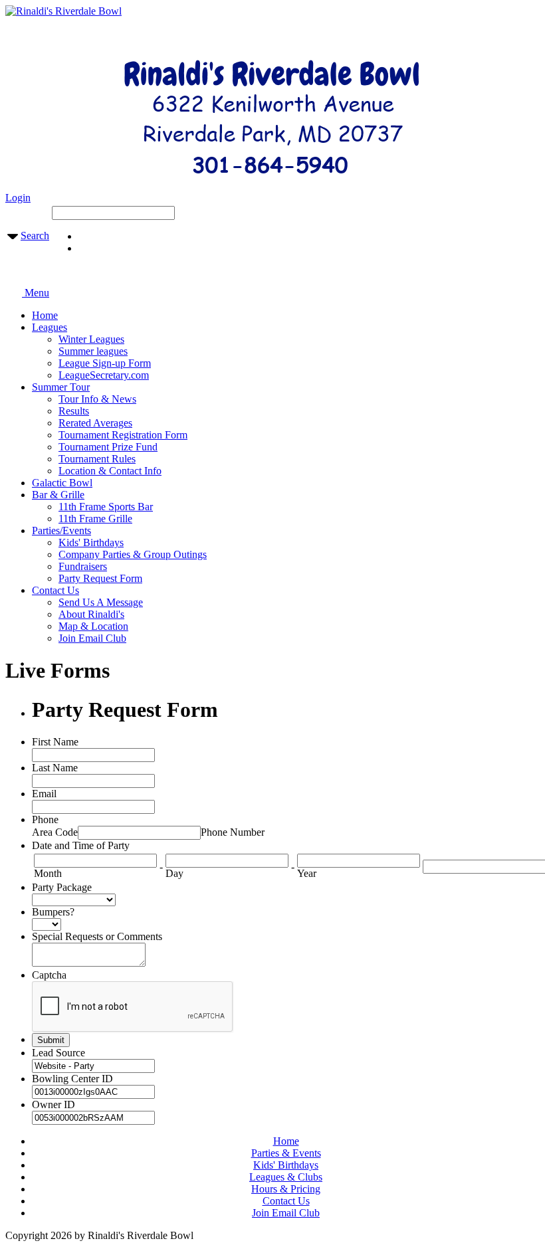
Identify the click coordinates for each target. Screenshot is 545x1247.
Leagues (49, 327)
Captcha (49, 975)
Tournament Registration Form (122, 434)
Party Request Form (100, 578)
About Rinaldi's (91, 614)
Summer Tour (61, 387)
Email (44, 793)
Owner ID (53, 1104)
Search (35, 235)
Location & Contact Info (110, 470)
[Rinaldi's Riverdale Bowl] (63, 11)
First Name (55, 741)
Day (174, 873)
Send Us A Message (100, 602)
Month (48, 873)
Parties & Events (286, 1153)
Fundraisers (82, 566)
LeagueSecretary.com (103, 375)
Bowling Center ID (72, 1078)
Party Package (62, 887)
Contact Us (55, 590)
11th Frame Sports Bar (105, 506)
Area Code (55, 832)
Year (306, 873)
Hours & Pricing (285, 1189)
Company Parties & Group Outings (132, 554)
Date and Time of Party (81, 845)
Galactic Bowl (62, 482)
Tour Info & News (97, 399)
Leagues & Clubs (285, 1177)
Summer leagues (93, 351)
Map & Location (93, 626)
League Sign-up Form (104, 363)
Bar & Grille (58, 494)
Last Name (55, 767)
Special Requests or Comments (97, 936)
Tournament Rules (97, 458)
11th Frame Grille (95, 518)
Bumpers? (53, 911)
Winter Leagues (91, 339)
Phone (45, 819)
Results (73, 411)
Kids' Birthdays (91, 542)
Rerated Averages (95, 423)
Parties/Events (61, 530)
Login (18, 197)
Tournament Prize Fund (108, 446)
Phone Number (233, 832)
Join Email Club (92, 638)
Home (45, 315)
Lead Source (58, 1052)
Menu (35, 292)
